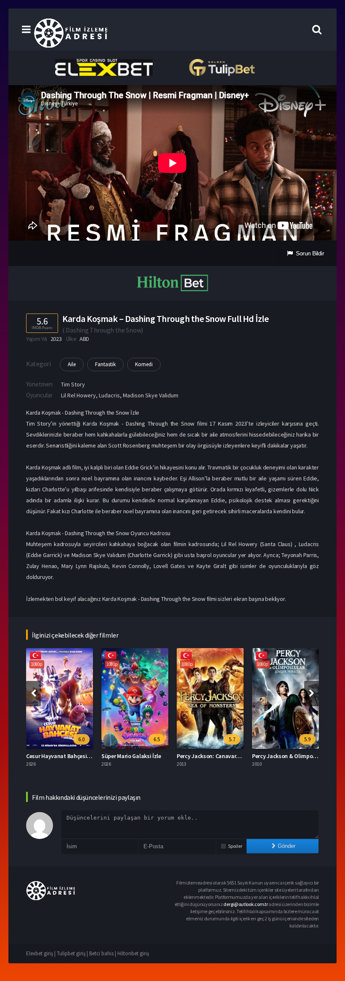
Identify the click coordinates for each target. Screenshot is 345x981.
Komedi (144, 364)
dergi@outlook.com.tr (245, 904)
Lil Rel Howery (78, 395)
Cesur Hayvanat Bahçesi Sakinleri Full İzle (78, 756)
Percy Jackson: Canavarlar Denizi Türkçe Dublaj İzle (241, 756)
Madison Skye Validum (150, 395)
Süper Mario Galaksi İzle (131, 756)
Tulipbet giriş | (73, 953)
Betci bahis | (103, 953)
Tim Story (73, 384)
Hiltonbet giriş (133, 953)
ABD (84, 339)
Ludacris (109, 395)
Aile (72, 364)
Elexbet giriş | (41, 953)
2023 (56, 339)
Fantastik (105, 364)
